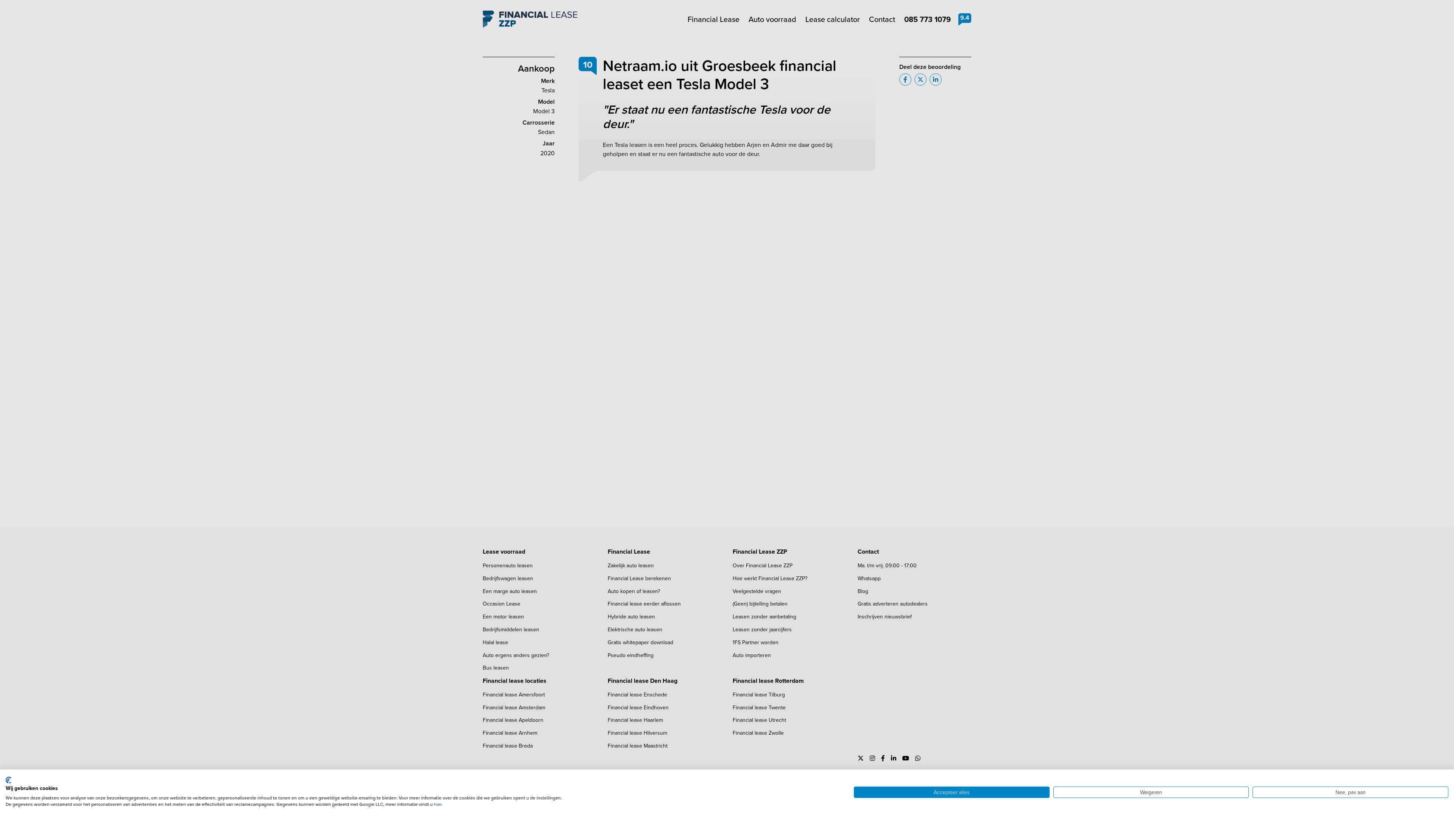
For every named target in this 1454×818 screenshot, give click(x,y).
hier (438, 804)
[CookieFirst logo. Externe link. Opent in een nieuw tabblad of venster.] (8, 780)
